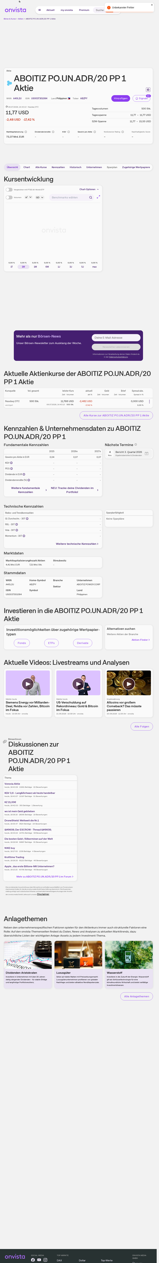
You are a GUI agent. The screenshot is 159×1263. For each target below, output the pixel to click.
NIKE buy (10, 848)
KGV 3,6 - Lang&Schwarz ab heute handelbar (30, 793)
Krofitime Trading (14, 857)
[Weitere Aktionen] (149, 401)
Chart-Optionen (87, 189)
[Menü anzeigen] (39, 10)
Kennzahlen (58, 167)
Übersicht (12, 167)
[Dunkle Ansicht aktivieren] (19, 1)
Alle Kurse (41, 167)
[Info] (25, 132)
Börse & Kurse (10, 19)
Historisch (75, 167)
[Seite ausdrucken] (148, 90)
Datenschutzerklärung (118, 357)
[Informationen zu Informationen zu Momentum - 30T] (24, 535)
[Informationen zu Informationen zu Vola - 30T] (17, 530)
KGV (64, 132)
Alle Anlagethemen (136, 996)
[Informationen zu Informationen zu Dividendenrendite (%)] (28, 480)
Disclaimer (43, 894)
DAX (59, 1260)
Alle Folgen (141, 726)
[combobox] (71, 197)
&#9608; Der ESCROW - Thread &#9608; (28, 829)
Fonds (22, 643)
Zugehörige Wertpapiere (136, 167)
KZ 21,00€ (10, 802)
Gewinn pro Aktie (85, 132)
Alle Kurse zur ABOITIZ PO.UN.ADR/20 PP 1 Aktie (116, 415)
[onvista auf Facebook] (33, 1260)
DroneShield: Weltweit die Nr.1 (22, 820)
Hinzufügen (120, 98)
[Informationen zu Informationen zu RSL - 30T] (16, 524)
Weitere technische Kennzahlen (76, 544)
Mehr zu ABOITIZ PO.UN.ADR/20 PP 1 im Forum (43, 876)
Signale (143, 98)
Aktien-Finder (140, 639)
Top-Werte (107, 1260)
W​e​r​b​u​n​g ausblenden (105, 42)
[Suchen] (117, 10)
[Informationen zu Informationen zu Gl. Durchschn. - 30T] (27, 518)
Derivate (83, 643)
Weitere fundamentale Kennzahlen (25, 490)
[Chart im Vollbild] (98, 196)
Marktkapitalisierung (14, 132)
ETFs (51, 643)
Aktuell (50, 10)
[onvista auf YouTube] (39, 1260)
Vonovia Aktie (12, 783)
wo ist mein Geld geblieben (20, 811)
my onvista (67, 10)
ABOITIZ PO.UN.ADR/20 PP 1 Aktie (41, 19)
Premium (84, 10)
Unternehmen (94, 167)
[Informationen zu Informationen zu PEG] (11, 468)
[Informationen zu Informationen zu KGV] (11, 462)
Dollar (82, 1260)
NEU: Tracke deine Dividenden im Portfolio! (72, 490)
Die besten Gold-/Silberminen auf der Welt (29, 838)
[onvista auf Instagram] (45, 1260)
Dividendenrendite (43, 132)
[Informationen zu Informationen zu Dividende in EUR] (24, 474)
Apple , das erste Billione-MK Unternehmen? (29, 866)
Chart (26, 167)
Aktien (20, 19)
